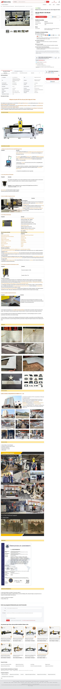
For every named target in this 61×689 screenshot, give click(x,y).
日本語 (40, 682)
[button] (41, 73)
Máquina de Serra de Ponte (19, 664)
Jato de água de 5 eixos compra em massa (7, 676)
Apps (53, 4)
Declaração (17, 681)
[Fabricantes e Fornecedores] (6, 2)
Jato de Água (32, 664)
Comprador (44, 4)
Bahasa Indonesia (55, 682)
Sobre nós (14, 681)
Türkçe (48, 682)
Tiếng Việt (51, 682)
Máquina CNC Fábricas (5, 674)
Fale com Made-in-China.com (35, 681)
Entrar (59, 2)
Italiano (26, 682)
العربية (35, 682)
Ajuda (50, 4)
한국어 (37, 682)
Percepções (46, 681)
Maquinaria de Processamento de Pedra (20, 6)
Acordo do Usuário (22, 681)
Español (12, 682)
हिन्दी (42, 682)
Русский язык (22, 682)
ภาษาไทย (45, 682)
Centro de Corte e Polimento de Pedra (6, 664)
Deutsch (29, 682)
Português (15, 682)
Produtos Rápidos (42, 681)
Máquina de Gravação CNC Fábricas (30, 674)
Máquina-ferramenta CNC (51, 674)
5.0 (49, 72)
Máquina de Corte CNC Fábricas (14, 674)
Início (1, 6)
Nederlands (32, 682)
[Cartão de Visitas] (58, 75)
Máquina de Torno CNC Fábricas (41, 674)
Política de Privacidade (28, 681)
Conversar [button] (54, 16)
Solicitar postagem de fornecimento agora (29, 620)
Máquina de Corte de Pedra (29, 6)
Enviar (8, 620)
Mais (1, 678)
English (9, 682)
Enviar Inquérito (41, 16)
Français (19, 682)
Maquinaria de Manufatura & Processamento (8, 6)
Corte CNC (22, 674)
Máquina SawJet (47, 664)
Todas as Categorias (5, 4)
